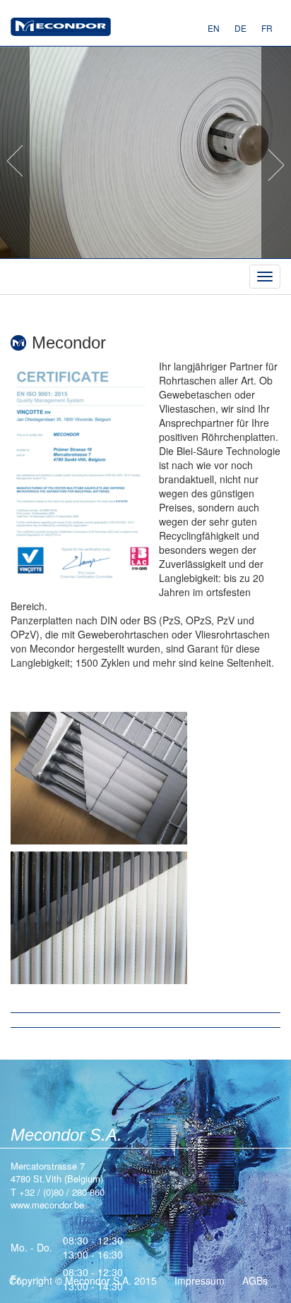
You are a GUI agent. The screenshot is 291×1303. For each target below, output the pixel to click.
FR (267, 28)
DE (240, 28)
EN (214, 28)
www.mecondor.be (61, 28)
